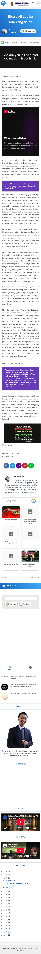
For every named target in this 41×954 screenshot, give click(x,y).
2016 (5, 907)
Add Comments (30, 31)
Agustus (9, 887)
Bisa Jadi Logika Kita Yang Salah (16, 883)
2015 (5, 910)
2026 (5, 872)
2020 (5, 894)
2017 (5, 904)
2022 (5, 891)
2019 (5, 897)
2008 (5, 932)
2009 (5, 929)
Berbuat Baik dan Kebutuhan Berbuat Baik (23, 694)
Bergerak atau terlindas (30, 542)
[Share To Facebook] (6, 465)
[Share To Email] (19, 465)
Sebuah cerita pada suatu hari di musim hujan (30, 522)
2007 (5, 935)
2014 (5, 913)
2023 (5, 878)
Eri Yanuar (19, 476)
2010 (5, 926)
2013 (5, 916)
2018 (5, 901)
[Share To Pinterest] (25, 465)
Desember (9, 881)
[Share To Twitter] (12, 465)
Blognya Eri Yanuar (22, 948)
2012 (5, 919)
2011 (5, 922)
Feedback (24, 604)
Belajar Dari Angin (11, 520)
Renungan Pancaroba (11, 564)
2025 (5, 875)
